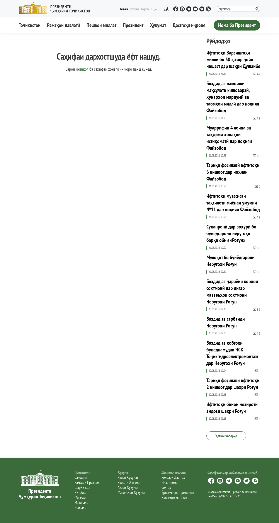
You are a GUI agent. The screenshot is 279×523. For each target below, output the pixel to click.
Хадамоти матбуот (174, 497)
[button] (56, 8)
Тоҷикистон (30, 25)
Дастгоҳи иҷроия (189, 25)
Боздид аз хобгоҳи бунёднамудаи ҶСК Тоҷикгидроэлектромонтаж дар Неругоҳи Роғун (232, 352)
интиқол (82, 69)
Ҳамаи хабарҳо (226, 435)
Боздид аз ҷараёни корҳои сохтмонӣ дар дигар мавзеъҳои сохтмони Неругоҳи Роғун (232, 291)
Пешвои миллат (101, 25)
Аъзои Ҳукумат (128, 487)
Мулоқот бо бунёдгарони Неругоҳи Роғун (230, 260)
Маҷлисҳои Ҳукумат (131, 492)
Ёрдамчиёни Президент (178, 492)
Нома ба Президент (237, 25)
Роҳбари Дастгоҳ (173, 477)
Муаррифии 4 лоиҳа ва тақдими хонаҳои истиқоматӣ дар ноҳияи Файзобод (229, 137)
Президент (133, 25)
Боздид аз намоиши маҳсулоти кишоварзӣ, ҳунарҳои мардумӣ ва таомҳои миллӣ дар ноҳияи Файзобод (232, 97)
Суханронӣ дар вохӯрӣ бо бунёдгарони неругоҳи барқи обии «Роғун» (231, 233)
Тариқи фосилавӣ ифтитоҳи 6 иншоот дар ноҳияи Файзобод (232, 172)
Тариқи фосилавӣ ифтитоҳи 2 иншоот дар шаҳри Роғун (232, 383)
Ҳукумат (158, 25)
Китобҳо (81, 492)
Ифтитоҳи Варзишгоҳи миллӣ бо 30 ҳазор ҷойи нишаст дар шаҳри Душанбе (233, 59)
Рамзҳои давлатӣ (63, 25)
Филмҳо (80, 497)
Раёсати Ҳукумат (129, 482)
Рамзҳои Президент (88, 482)
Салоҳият (81, 477)
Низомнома (169, 482)
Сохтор (166, 487)
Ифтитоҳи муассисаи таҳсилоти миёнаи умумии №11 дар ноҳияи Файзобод (233, 203)
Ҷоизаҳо (80, 507)
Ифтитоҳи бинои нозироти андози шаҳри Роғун (232, 407)
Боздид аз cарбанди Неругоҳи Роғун (225, 322)
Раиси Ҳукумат (128, 477)
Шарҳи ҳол (82, 487)
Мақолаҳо (81, 502)
